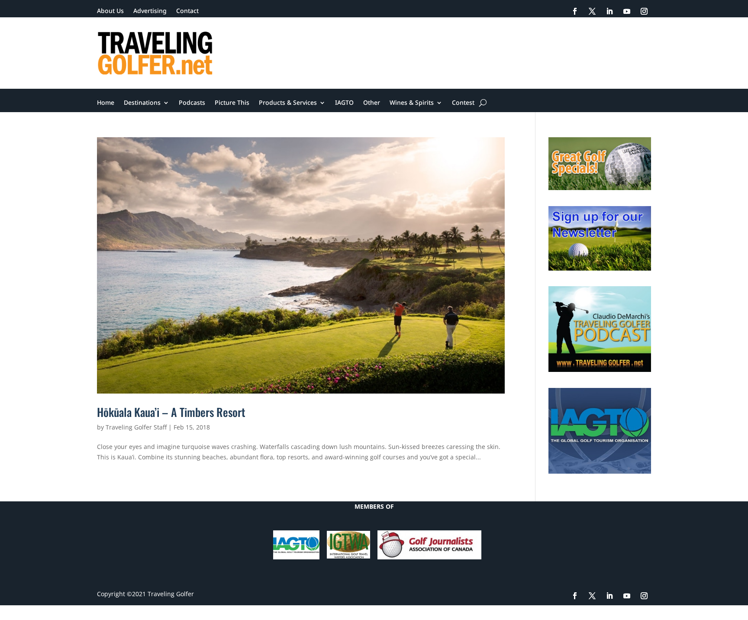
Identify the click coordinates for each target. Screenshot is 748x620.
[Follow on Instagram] (644, 11)
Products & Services (288, 103)
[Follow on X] (592, 11)
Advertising (150, 11)
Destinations (142, 103)
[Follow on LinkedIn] (609, 11)
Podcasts (192, 103)
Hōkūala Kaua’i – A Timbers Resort (171, 412)
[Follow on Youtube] (627, 11)
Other (371, 103)
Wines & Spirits (412, 103)
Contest (463, 103)
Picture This (232, 103)
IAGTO (344, 103)
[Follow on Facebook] (575, 11)
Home (105, 103)
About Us (110, 11)
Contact (187, 11)
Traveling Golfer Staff (136, 427)
